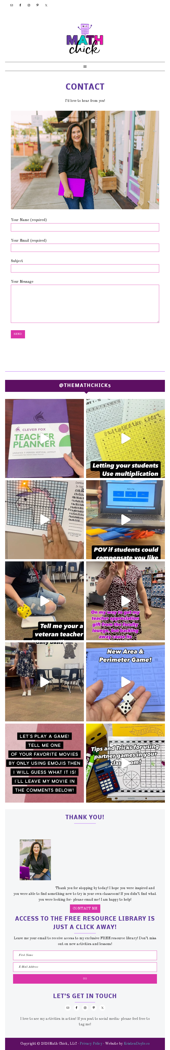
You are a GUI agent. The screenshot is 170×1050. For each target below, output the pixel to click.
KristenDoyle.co (137, 1044)
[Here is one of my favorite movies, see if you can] (44, 763)
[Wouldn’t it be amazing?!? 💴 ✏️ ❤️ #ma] (125, 519)
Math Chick (85, 38)
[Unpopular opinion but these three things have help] (125, 438)
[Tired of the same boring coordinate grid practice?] (44, 519)
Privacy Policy (91, 1044)
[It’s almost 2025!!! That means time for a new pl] (44, 438)
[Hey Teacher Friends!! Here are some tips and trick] (125, 763)
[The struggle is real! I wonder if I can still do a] (44, 600)
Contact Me (85, 908)
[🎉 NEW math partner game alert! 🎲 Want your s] (125, 681)
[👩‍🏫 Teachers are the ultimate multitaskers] (44, 681)
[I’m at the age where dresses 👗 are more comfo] (125, 600)
